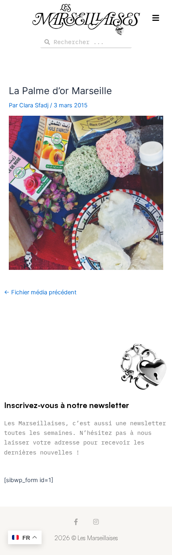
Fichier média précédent (40, 293)
